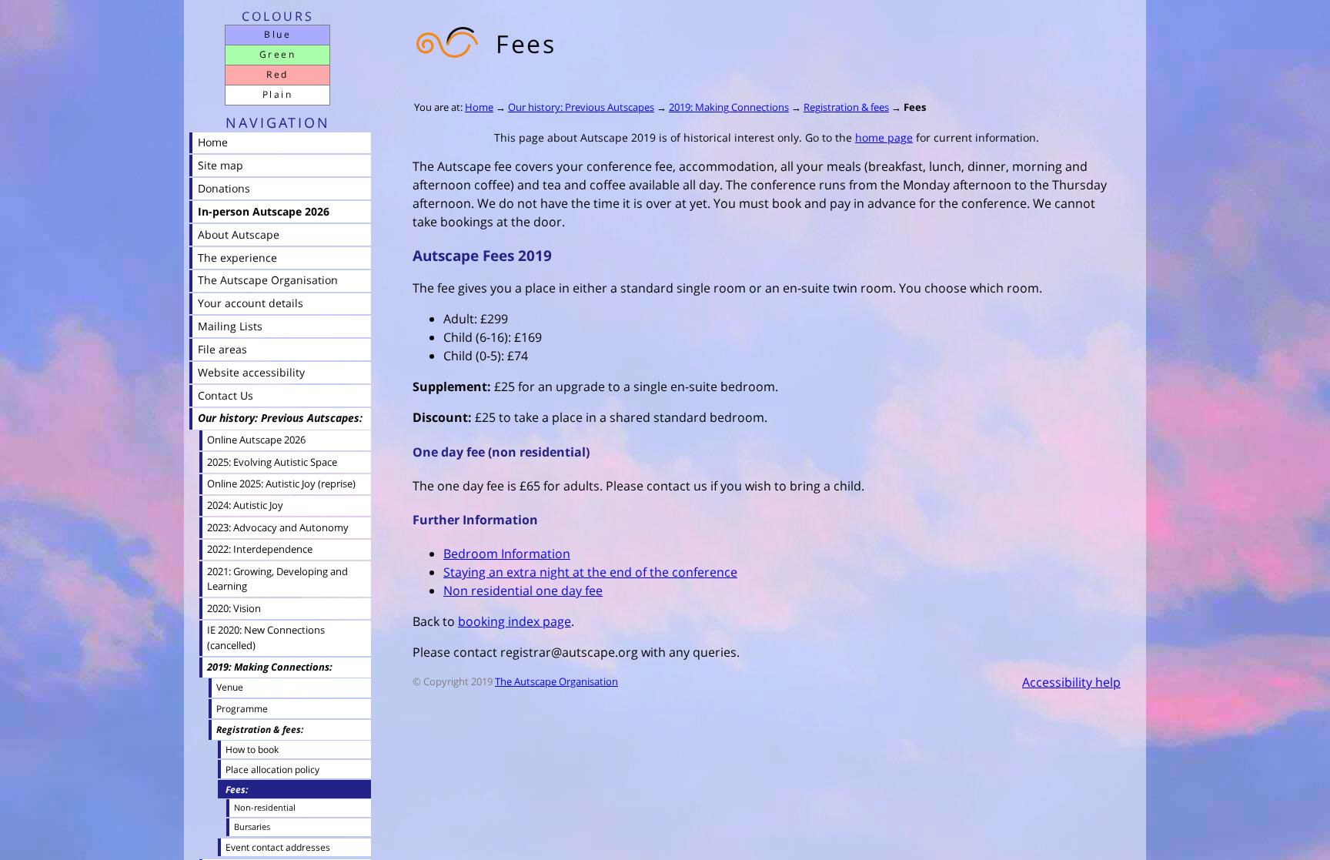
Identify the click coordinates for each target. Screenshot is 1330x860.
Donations (224, 188)
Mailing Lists (230, 326)
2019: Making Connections (729, 107)
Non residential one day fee (523, 590)
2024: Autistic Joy (245, 505)
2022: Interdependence (259, 549)
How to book (252, 749)
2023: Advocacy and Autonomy (278, 527)
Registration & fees (846, 107)
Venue (229, 687)
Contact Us (225, 395)
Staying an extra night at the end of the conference (590, 572)
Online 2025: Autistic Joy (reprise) (281, 483)
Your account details (250, 303)
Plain (277, 94)
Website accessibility (251, 372)
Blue (277, 34)
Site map (220, 165)
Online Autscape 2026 (256, 440)
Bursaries (252, 826)
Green (277, 54)
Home (479, 107)
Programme (242, 708)
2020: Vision (234, 608)
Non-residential (265, 807)
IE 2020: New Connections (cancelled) (266, 637)
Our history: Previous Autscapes (581, 107)
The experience (237, 257)
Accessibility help (1071, 682)
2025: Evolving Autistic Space (272, 462)
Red (277, 74)
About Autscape (238, 234)
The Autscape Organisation (556, 681)
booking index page (514, 621)
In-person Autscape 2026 (263, 211)
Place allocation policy (272, 769)
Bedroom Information (506, 553)
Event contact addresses (278, 847)
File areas (222, 349)
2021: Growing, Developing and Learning (277, 579)
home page (884, 137)
